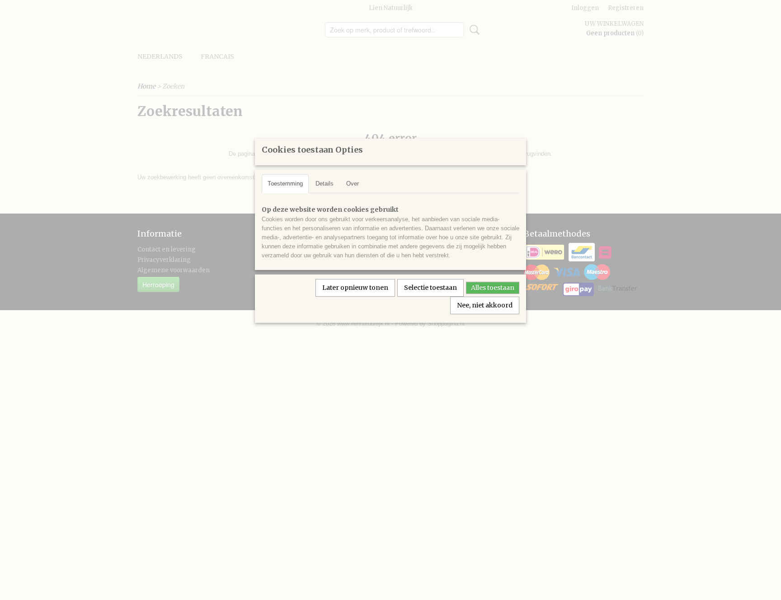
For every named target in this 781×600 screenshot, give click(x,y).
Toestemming (285, 183)
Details (324, 183)
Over (352, 183)
